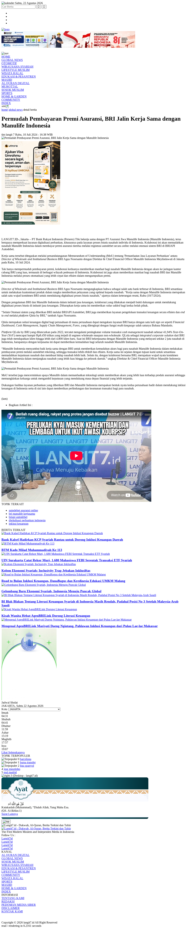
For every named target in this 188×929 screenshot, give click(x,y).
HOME (5, 56)
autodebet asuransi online (23, 510)
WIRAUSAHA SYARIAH (17, 66)
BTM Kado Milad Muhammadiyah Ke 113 (31, 550)
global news (16, 109)
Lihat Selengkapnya (13, 752)
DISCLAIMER (10, 908)
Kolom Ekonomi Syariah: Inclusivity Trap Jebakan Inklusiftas (45, 570)
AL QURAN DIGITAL (15, 83)
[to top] (6, 822)
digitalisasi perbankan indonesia (27, 520)
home (4, 109)
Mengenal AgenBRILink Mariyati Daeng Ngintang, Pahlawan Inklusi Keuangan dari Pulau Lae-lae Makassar (79, 626)
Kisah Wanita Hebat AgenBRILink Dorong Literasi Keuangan (45, 615)
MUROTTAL (9, 86)
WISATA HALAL (12, 73)
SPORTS (6, 93)
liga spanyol (27, 765)
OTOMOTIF (9, 63)
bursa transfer (28, 762)
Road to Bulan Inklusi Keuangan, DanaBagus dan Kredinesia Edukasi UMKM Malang (63, 581)
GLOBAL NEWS (12, 60)
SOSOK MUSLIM (12, 89)
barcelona (25, 759)
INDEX (6, 103)
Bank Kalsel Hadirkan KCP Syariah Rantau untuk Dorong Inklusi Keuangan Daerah (62, 539)
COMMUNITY (10, 99)
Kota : (5, 709)
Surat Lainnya (9, 814)
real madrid (10, 772)
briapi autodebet (18, 517)
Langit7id (7, 838)
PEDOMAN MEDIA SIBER (18, 904)
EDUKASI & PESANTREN (18, 76)
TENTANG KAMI (12, 898)
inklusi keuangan (18, 523)
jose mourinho (12, 769)
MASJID (6, 79)
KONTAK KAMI (12, 911)
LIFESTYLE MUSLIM (15, 69)
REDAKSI (8, 901)
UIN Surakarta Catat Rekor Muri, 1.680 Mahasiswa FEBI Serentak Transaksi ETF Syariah (66, 560)
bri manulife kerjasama (22, 513)
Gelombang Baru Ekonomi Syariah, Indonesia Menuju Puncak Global (51, 591)
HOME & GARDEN (14, 96)
